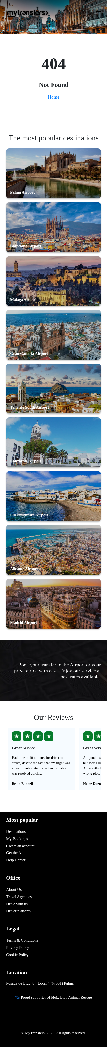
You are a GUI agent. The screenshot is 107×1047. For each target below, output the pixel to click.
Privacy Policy (17, 947)
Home (53, 97)
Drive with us (17, 904)
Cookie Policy (17, 955)
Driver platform (18, 911)
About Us (14, 889)
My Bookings (17, 839)
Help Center (15, 860)
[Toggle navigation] (99, 14)
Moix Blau (59, 997)
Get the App (15, 853)
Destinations (16, 831)
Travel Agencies (19, 897)
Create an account (20, 846)
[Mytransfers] (27, 13)
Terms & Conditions (22, 940)
